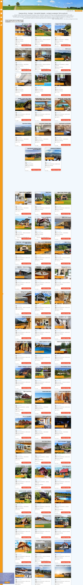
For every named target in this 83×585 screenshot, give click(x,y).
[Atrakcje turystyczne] (1, 25)
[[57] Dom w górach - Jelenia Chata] (23, 521)
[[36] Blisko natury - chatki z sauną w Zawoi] (23, 347)
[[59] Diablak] (63, 521)
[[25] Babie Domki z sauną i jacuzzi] (43, 247)
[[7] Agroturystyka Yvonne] (23, 79)
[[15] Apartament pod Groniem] (63, 129)
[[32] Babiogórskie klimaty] (63, 297)
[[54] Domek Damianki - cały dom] (23, 496)
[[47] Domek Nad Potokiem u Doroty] (63, 422)
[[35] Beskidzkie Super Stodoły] (63, 322)
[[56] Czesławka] (63, 496)
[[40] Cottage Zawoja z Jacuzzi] (43, 372)
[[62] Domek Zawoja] (63, 546)
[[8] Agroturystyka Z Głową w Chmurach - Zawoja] (43, 79)
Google (5, 574)
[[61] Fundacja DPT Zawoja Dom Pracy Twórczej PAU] (43, 546)
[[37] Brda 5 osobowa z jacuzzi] (43, 347)
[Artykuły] (1, 13)
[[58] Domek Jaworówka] (43, 521)
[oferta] (16, 39)
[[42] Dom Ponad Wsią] (23, 397)
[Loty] (1, 17)
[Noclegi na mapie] (1, 9)
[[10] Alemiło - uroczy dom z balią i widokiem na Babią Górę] (23, 104)
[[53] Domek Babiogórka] (63, 471)
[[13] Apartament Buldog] (23, 129)
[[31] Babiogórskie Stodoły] (43, 297)
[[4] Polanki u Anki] (23, 54)
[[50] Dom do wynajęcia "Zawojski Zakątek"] (63, 447)
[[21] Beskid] (23, 223)
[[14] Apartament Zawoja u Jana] (43, 129)
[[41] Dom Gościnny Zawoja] (63, 372)
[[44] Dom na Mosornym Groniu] (63, 397)
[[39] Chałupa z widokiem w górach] (23, 372)
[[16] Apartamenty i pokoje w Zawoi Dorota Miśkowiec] (33, 154)
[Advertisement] (43, 182)
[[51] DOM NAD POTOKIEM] (23, 471)
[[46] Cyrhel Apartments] (43, 422)
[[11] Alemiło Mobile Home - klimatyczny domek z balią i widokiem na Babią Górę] (43, 104)
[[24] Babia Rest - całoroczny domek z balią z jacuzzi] (23, 247)
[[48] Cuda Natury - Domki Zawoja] (23, 447)
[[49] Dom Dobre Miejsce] (43, 447)
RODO (7, 580)
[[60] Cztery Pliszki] (23, 546)
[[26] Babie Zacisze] (63, 247)
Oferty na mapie (79, 10)
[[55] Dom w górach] (43, 496)
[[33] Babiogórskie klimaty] (23, 322)
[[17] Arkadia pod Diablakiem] (53, 154)
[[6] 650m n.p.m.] (63, 54)
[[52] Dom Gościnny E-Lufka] (43, 471)
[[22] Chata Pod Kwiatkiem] (43, 223)
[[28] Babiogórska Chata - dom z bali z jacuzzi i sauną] (43, 272)
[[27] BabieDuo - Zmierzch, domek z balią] (23, 272)
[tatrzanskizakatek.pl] (1, 1)
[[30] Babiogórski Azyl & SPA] (23, 297)
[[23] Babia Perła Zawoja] (63, 223)
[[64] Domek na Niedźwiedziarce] (43, 571)
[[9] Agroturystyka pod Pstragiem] (63, 79)
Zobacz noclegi (26, 45)
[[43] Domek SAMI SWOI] (43, 397)
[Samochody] (1, 21)
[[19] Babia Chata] (43, 198)
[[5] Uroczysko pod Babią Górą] (43, 54)
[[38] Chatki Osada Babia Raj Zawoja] (63, 347)
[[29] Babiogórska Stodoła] (63, 272)
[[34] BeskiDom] (43, 322)
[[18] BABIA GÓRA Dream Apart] (23, 198)
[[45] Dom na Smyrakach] (23, 422)
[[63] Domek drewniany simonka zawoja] (23, 571)
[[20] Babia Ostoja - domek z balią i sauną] (63, 198)
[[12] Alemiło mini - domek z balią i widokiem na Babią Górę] (63, 104)
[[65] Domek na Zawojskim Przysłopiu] (63, 571)
